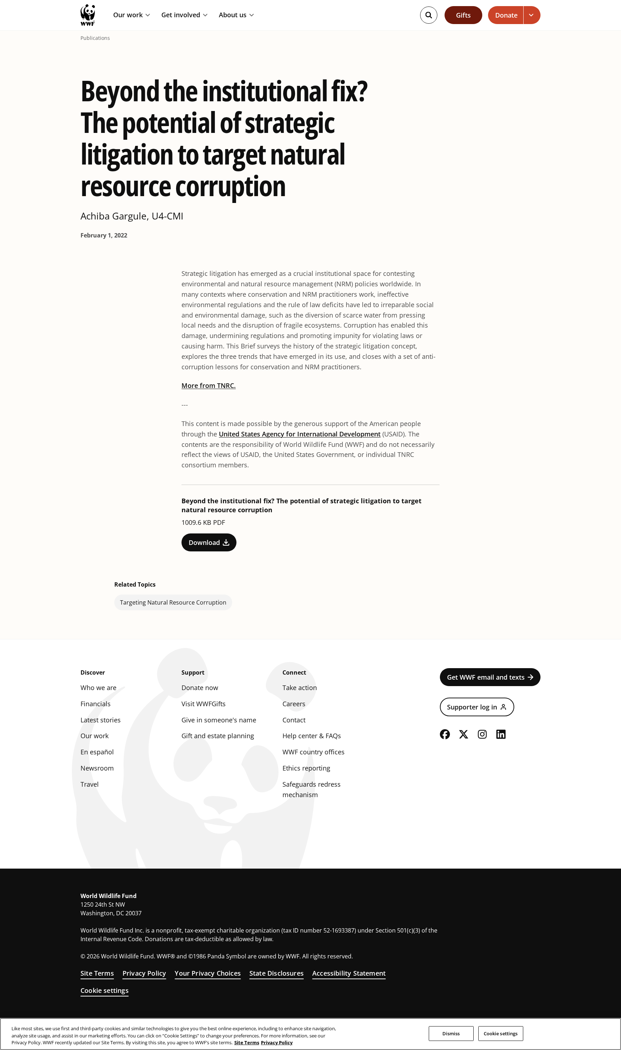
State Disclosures (276, 973)
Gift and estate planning (217, 735)
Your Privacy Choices (208, 973)
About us (233, 15)
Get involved (180, 15)
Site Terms (97, 973)
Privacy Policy (144, 973)
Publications (95, 38)
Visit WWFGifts (203, 703)
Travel (89, 784)
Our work (128, 15)
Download (204, 542)
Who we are (98, 687)
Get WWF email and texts (486, 677)
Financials (95, 703)
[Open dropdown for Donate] (532, 15)
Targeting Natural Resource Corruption (173, 602)
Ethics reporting (306, 768)
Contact (293, 720)
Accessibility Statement (349, 973)
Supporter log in (472, 707)
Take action (299, 687)
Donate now (199, 687)
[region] (310, 1034)
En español (97, 752)
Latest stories (100, 720)
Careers (293, 703)
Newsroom (97, 768)
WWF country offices (313, 752)
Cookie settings (104, 990)
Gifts (463, 15)
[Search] (428, 15)
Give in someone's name (218, 720)
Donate (506, 15)
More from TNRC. (208, 385)
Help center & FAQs (311, 735)
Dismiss (451, 1033)
